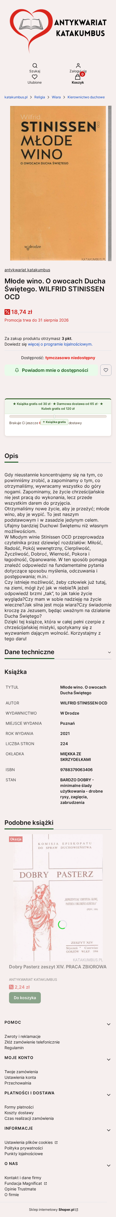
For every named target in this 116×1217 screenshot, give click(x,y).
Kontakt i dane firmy (23, 1177)
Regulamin (14, 1047)
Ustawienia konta (20, 1077)
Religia (39, 97)
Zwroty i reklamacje (23, 1036)
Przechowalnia (18, 1083)
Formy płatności (19, 1107)
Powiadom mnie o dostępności (55, 370)
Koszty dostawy (19, 1112)
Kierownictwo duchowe (86, 97)
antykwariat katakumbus (27, 269)
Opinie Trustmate (20, 1188)
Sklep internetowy (51, 1209)
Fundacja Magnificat (24, 1183)
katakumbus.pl (16, 97)
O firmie (12, 1194)
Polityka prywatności (24, 1148)
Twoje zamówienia (21, 1071)
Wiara (56, 97)
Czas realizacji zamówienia (29, 1118)
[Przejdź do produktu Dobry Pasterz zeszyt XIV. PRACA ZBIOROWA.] (58, 897)
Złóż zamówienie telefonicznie (32, 1042)
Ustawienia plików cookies (29, 1142)
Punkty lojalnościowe (24, 1153)
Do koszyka (25, 997)
